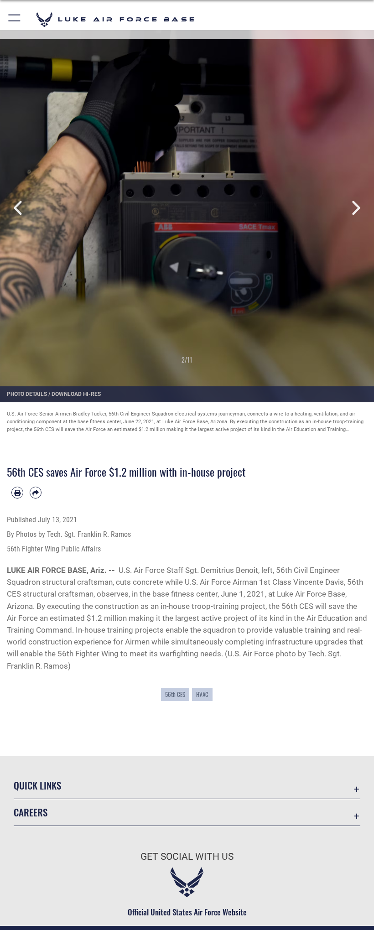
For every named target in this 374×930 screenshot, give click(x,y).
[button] (15, 19)
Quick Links (37, 785)
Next (355, 208)
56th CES (175, 694)
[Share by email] (36, 493)
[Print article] (17, 493)
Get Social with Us (187, 856)
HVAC (202, 694)
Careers (30, 812)
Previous (18, 208)
